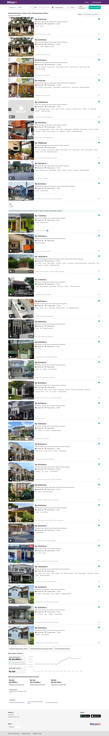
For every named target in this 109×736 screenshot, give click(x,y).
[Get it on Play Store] (85, 716)
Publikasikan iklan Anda (13, 717)
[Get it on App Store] (96, 716)
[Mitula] (12, 2)
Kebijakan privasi (37, 733)
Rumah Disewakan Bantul (52, 702)
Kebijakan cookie (26, 733)
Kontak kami (11, 714)
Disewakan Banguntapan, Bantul (17, 702)
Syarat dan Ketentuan (13, 733)
